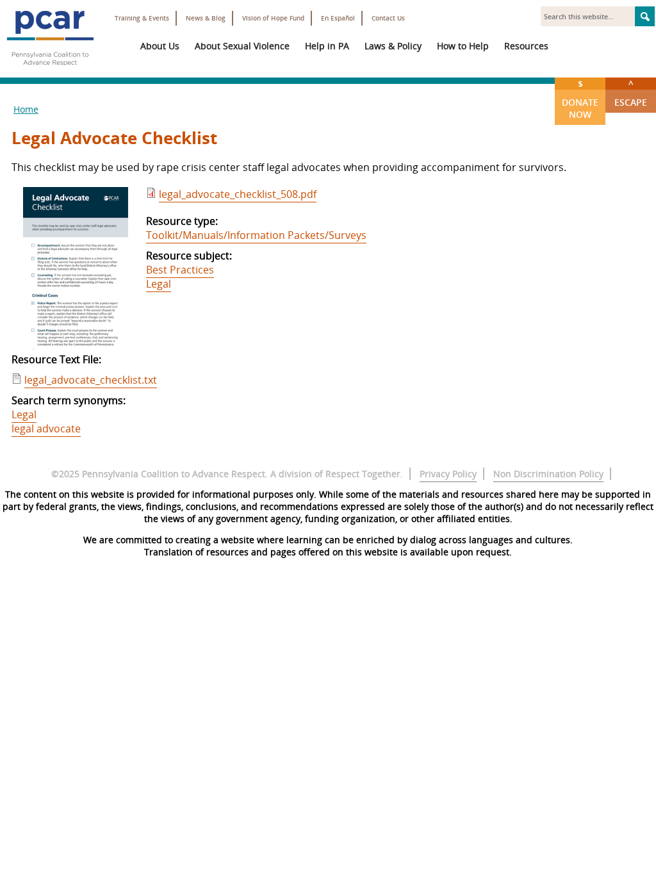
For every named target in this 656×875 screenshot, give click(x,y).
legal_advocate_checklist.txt (90, 380)
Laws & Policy (393, 46)
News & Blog (206, 18)
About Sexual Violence (242, 46)
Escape (630, 93)
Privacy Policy (448, 474)
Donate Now (580, 99)
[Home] (50, 70)
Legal (158, 284)
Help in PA (327, 46)
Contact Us (388, 18)
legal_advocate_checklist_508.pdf (237, 194)
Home (25, 109)
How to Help (463, 46)
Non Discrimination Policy (548, 474)
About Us (159, 46)
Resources (526, 46)
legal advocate (46, 428)
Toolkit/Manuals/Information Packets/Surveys (256, 235)
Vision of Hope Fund (273, 18)
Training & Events (142, 18)
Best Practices (180, 270)
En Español (338, 18)
